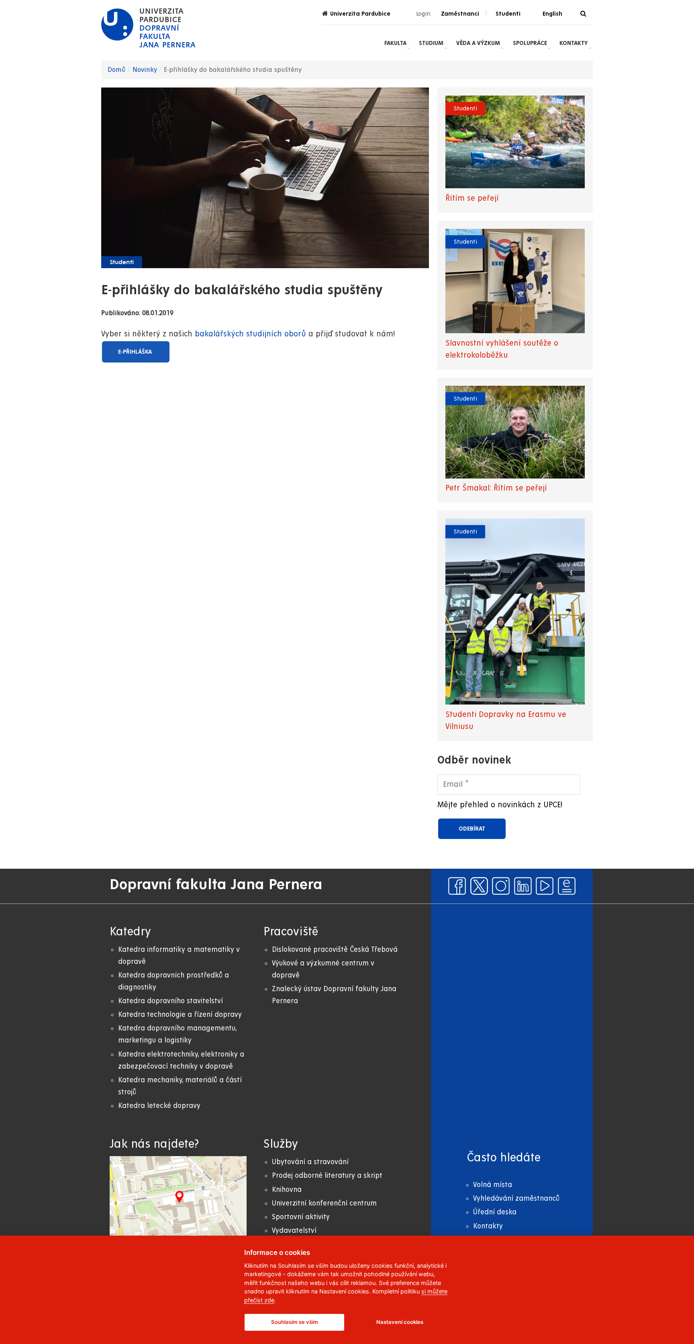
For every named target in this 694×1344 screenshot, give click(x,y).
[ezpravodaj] (567, 886)
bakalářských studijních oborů (251, 334)
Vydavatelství (294, 1230)
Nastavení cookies (399, 1322)
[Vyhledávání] (583, 13)
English (552, 13)
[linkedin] (523, 886)
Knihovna (287, 1189)
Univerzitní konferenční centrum (324, 1203)
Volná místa (492, 1185)
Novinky (145, 69)
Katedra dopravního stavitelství (170, 1001)
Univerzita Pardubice (360, 13)
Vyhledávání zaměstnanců (516, 1198)
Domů (117, 69)
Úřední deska (494, 1212)
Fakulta (395, 43)
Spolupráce (530, 43)
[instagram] (501, 886)
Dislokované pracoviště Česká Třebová (335, 949)
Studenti (122, 262)
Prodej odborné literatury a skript (327, 1175)
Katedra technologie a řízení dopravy (180, 1014)
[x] (479, 886)
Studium (431, 43)
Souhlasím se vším (294, 1322)
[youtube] (544, 886)
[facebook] (457, 886)
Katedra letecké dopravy (159, 1106)
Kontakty (573, 43)
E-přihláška (135, 351)
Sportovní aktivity (301, 1217)
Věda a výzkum (478, 43)
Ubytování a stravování (310, 1162)
